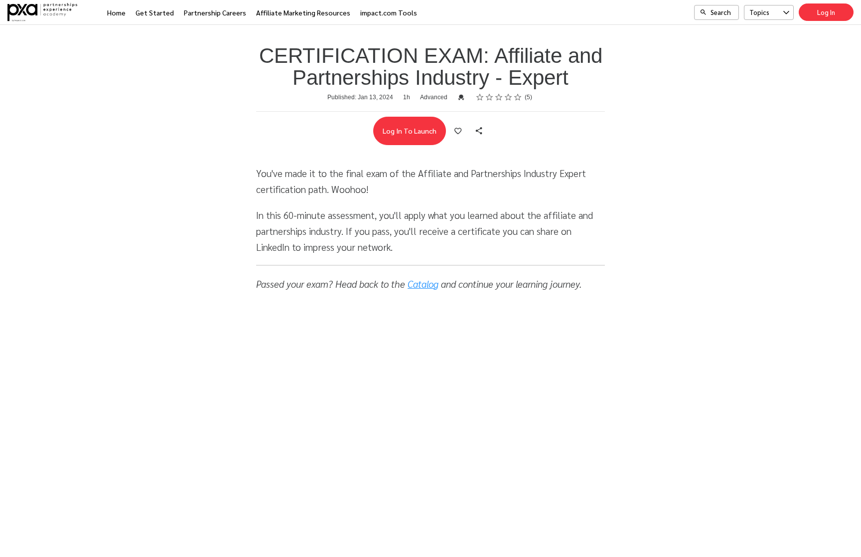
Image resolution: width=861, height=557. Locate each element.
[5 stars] (518, 97)
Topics (759, 12)
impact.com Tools (388, 12)
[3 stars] (499, 97)
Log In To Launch (409, 130)
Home (116, 12)
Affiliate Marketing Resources (303, 12)
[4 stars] (508, 97)
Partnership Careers (215, 12)
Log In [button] (826, 12)
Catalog (423, 284)
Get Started (155, 12)
